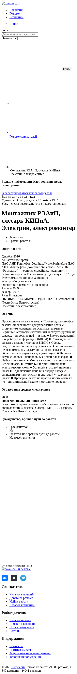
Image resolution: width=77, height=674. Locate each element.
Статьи (14, 630)
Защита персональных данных (30, 653)
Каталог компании (22, 605)
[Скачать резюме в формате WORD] (31, 501)
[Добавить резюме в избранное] (31, 471)
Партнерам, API (20, 649)
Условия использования (25, 656)
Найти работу (18, 601)
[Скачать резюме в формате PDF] (31, 531)
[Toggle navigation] (18, 4)
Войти (13, 23)
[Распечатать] (31, 562)
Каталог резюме (20, 620)
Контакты (16, 646)
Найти (66, 69)
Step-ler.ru (18, 667)
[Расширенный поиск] (31, 68)
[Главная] (39, 102)
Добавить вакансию (22, 623)
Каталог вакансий (21, 594)
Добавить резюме (21, 598)
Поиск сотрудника (21, 627)
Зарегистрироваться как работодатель (27, 193)
